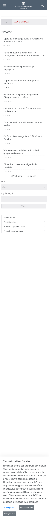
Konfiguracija (10, 507)
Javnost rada (21, 22)
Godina (4, 181)
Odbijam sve (9, 513)
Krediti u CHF (9, 217)
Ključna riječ (7, 193)
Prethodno (17, 176)
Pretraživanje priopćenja (14, 226)
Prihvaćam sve (26, 507)
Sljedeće (32, 176)
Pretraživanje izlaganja (13, 231)
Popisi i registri (10, 222)
